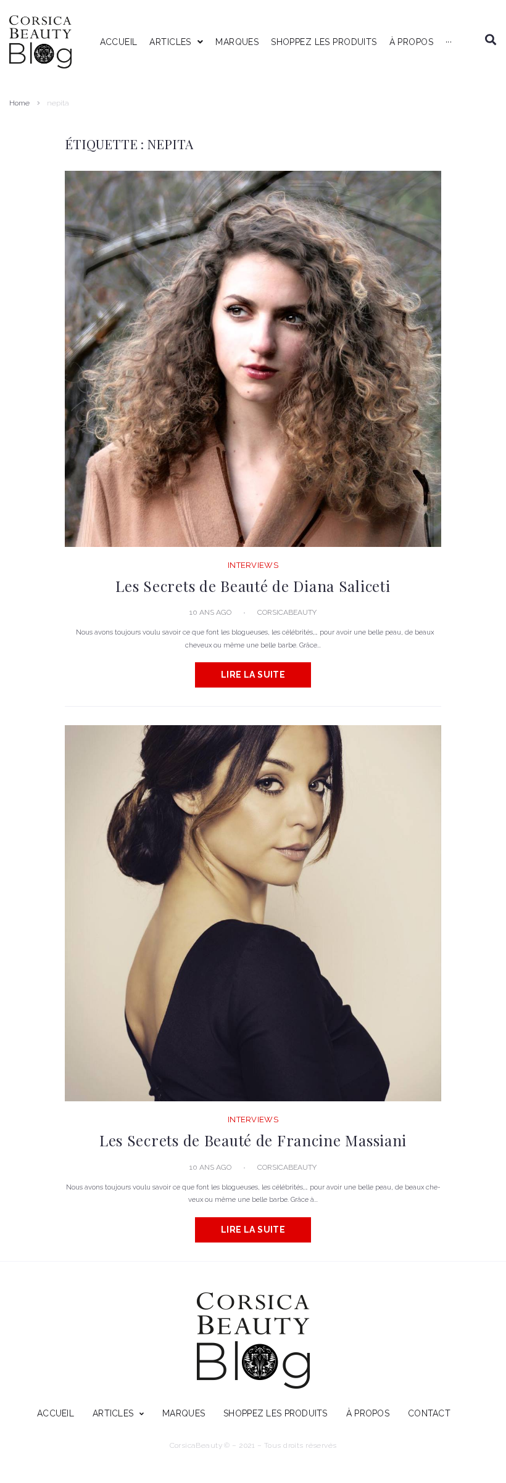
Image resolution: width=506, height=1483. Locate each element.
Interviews (253, 565)
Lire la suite (253, 675)
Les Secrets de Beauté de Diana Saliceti (252, 586)
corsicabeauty (287, 612)
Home (19, 103)
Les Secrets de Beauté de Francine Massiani (253, 1140)
